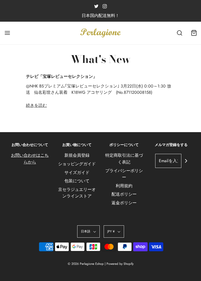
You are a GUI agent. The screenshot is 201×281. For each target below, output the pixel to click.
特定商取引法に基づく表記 (124, 158)
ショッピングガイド (77, 164)
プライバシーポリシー (124, 174)
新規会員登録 (77, 155)
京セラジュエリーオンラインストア (77, 192)
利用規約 (124, 186)
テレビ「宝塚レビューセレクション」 (61, 76)
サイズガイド (77, 172)
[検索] (179, 33)
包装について (77, 181)
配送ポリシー (124, 194)
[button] (88, 231)
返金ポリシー (124, 203)
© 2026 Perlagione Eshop (86, 263)
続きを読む (36, 105)
